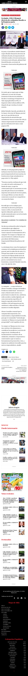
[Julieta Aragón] (2, 24)
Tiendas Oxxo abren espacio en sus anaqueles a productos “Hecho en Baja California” (10, 434)
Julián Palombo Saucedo (16, 359)
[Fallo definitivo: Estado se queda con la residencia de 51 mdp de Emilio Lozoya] (21, 516)
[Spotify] (21, 598)
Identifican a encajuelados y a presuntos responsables (10, 568)
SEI (13, 361)
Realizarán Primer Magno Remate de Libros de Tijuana (10, 531)
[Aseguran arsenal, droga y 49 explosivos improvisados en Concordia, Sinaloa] (21, 577)
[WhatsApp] (6, 27)
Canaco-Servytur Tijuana (13, 357)
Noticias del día (15, 15)
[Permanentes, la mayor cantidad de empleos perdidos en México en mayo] (22, 443)
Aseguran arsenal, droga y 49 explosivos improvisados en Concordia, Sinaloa (10, 576)
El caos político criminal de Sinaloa (10, 523)
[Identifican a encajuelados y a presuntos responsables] (21, 569)
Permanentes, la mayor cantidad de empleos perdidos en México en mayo (10, 442)
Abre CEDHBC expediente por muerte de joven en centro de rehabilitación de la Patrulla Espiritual (10, 500)
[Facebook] (2, 27)
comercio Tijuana (5, 359)
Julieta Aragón (8, 24)
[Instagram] (18, 598)
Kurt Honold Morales (6, 361)
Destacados (5, 15)
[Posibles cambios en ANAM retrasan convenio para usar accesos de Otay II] (22, 459)
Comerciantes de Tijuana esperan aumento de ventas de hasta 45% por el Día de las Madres (10, 450)
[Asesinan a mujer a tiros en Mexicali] (21, 509)
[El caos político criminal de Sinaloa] (21, 524)
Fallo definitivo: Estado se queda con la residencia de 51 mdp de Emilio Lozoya (10, 516)
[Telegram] (12, 27)
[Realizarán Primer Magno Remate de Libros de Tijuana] (21, 532)
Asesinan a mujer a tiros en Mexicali (10, 507)
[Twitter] (9, 27)
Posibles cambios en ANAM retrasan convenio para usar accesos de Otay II (10, 458)
